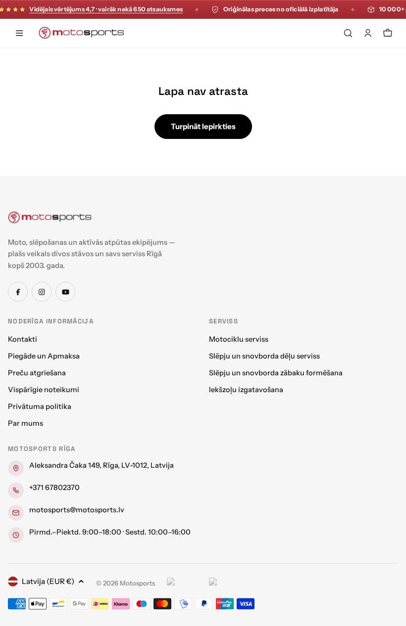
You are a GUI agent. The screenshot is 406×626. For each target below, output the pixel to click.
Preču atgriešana (37, 372)
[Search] (348, 33)
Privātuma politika (39, 406)
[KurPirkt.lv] (227, 583)
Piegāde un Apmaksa (44, 356)
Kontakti (22, 339)
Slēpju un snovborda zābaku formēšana (276, 372)
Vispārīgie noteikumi (43, 389)
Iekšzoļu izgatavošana (246, 389)
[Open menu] (19, 33)
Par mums (25, 423)
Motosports (137, 583)
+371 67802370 (54, 487)
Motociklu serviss (238, 339)
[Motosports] (50, 217)
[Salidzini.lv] (185, 583)
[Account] (368, 33)
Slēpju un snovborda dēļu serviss (264, 356)
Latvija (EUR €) (48, 581)
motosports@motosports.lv (76, 509)
